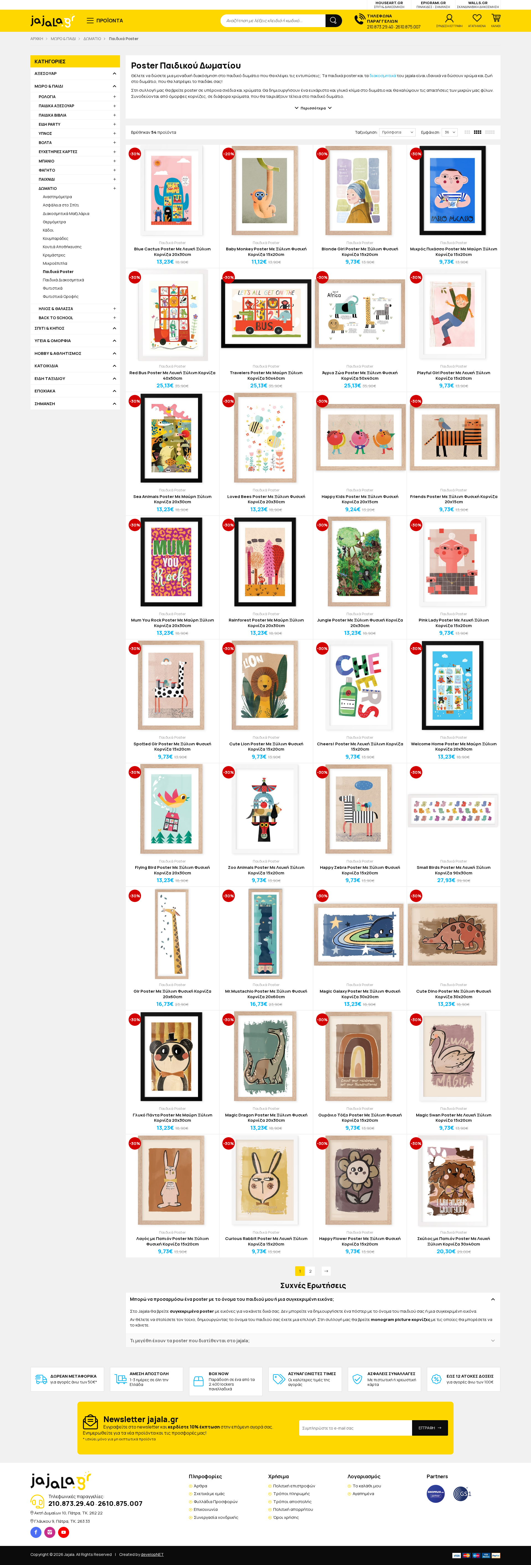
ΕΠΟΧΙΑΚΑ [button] (45, 391)
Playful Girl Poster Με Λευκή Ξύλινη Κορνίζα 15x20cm (453, 375)
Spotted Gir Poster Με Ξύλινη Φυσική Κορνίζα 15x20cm (172, 746)
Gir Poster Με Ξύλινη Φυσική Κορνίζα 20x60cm (172, 994)
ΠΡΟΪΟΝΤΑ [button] (110, 20)
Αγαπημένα (363, 1493)
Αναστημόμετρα (57, 196)
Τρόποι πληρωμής (291, 1493)
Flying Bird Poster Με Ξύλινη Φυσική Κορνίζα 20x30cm (172, 870)
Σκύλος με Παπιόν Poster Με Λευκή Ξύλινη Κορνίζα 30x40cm (453, 1241)
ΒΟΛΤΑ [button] (45, 142)
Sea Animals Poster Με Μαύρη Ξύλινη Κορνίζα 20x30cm (172, 499)
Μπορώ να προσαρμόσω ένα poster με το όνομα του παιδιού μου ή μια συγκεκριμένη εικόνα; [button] (232, 1299)
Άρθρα (200, 1486)
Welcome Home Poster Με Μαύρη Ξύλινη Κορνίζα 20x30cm (454, 746)
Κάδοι (48, 230)
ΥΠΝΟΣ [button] (45, 133)
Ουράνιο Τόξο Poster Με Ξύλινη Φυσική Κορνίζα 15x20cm (360, 1117)
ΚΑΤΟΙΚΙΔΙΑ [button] (46, 366)
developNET (152, 1554)
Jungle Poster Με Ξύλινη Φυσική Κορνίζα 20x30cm (360, 622)
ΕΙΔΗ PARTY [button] (49, 124)
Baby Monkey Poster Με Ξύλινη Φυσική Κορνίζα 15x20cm (266, 251)
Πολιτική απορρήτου (293, 1509)
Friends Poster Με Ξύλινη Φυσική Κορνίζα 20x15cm (454, 499)
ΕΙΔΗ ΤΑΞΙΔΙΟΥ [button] (50, 378)
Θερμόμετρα (54, 221)
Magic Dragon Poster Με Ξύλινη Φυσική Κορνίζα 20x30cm (266, 1117)
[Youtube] (63, 1532)
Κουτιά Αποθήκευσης (62, 246)
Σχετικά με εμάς (209, 1493)
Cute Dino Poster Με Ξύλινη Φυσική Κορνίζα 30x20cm (453, 994)
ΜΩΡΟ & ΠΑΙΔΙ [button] (49, 86)
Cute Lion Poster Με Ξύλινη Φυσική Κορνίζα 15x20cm (266, 746)
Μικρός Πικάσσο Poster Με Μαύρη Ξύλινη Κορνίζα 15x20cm (453, 251)
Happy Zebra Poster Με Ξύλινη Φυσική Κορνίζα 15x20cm (360, 870)
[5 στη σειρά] (490, 132)
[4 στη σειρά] (478, 132)
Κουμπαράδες (55, 238)
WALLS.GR (478, 4)
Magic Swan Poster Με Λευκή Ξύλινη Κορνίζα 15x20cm (453, 1117)
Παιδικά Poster (172, 242)
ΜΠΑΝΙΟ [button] (46, 161)
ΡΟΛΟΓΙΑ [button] (47, 96)
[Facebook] (35, 1532)
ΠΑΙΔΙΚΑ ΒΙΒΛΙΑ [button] (52, 115)
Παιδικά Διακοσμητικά (63, 279)
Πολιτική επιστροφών (294, 1486)
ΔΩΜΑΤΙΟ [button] (48, 188)
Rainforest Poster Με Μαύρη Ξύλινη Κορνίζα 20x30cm (266, 622)
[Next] (326, 1271)
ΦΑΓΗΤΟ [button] (47, 170)
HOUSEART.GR (389, 4)
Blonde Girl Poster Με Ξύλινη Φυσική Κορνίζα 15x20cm (360, 251)
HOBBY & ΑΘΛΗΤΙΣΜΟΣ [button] (58, 353)
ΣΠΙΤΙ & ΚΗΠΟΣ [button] (49, 328)
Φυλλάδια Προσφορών (216, 1501)
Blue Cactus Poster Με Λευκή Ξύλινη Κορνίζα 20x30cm (172, 251)
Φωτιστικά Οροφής (61, 296)
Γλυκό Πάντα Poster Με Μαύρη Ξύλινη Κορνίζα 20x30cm (172, 1117)
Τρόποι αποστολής (292, 1501)
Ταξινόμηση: (366, 132)
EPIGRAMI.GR (433, 4)
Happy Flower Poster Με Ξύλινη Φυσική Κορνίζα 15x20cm (360, 1241)
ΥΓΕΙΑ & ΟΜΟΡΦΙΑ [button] (53, 341)
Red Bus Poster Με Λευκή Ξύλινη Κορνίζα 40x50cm (172, 375)
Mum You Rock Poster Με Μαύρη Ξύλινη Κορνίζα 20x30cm (172, 622)
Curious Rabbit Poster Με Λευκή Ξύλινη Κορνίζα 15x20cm (266, 1241)
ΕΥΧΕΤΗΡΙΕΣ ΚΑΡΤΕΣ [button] (58, 151)
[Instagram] (49, 1532)
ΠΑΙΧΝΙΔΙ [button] (47, 179)
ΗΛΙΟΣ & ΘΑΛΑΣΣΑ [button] (56, 308)
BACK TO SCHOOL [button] (56, 317)
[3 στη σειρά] (467, 132)
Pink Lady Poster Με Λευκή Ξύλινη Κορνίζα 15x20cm (454, 622)
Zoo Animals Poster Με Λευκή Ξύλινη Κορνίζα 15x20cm (266, 870)
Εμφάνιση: (430, 132)
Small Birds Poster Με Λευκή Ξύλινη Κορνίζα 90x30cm (454, 870)
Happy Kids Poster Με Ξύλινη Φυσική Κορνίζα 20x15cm (360, 499)
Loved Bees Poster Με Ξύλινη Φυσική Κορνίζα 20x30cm (266, 499)
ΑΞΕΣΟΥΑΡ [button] (46, 73)
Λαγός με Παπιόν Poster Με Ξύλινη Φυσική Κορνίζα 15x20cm (172, 1241)
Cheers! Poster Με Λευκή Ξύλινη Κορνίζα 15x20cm (360, 746)
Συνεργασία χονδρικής (216, 1517)
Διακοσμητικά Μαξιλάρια (66, 213)
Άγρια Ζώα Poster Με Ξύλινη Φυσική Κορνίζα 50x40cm (360, 375)
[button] (496, 20)
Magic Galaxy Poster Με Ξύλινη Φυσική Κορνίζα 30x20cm (360, 994)
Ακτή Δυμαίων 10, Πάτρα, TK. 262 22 (68, 1513)
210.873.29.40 (380, 27)
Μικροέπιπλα (55, 263)
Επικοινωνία (206, 1509)
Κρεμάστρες (54, 255)
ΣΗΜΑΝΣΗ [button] (45, 404)
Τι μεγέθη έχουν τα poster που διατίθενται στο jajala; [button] (190, 1341)
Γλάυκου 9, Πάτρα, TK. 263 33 (62, 1521)
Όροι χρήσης (286, 1517)
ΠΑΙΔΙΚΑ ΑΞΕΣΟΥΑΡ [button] (56, 105)
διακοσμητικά (382, 75)
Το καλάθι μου (367, 1486)
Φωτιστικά (53, 288)
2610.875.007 (408, 27)
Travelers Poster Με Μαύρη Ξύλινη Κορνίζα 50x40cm (266, 375)
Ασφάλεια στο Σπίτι (61, 205)
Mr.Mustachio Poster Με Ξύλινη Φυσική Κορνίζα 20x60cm (266, 994)
